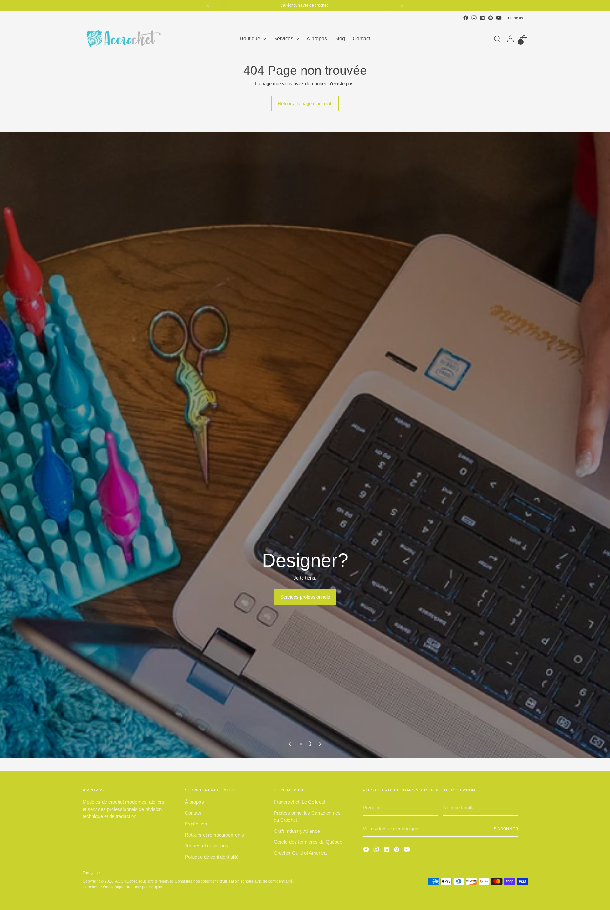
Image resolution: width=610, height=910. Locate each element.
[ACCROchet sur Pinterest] (490, 18)
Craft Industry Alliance (297, 863)
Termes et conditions (206, 877)
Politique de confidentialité (212, 888)
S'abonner (506, 861)
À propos (194, 833)
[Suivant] (402, 5)
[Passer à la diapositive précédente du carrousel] (290, 776)
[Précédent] (208, 5)
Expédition (196, 855)
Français (515, 18)
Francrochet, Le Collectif (299, 833)
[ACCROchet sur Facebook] (466, 18)
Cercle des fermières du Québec (308, 873)
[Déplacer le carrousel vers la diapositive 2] (309, 776)
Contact (193, 844)
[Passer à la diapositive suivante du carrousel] (320, 776)
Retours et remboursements (214, 866)
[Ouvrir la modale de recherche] (497, 38)
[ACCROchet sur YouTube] (499, 18)
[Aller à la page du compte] (510, 38)
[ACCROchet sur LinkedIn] (482, 18)
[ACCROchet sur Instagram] (474, 18)
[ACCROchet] (122, 38)
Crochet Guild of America (300, 884)
